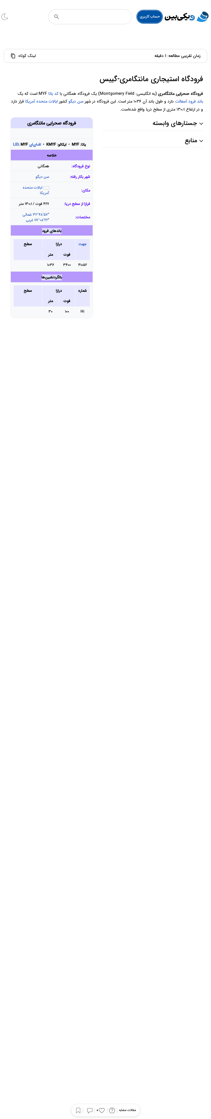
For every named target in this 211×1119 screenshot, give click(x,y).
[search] (56, 16)
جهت (82, 244)
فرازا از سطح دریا (77, 204)
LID (16, 145)
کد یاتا (53, 93)
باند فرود (195, 101)
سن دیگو (75, 101)
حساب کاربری (150, 16)
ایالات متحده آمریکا (41, 101)
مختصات (83, 217)
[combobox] (97, 17)
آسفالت (181, 101)
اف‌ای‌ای (35, 145)
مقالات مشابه (127, 1110)
